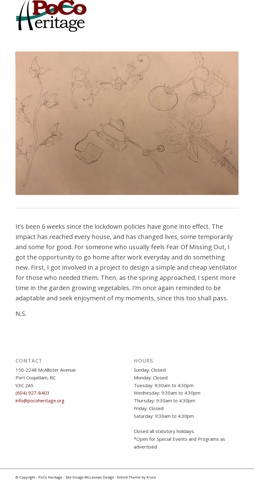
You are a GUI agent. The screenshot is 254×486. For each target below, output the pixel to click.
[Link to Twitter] (234, 476)
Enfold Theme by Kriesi (136, 477)
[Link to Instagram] (206, 476)
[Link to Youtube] (224, 476)
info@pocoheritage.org (39, 400)
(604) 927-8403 (32, 393)
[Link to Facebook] (215, 476)
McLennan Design (99, 477)
